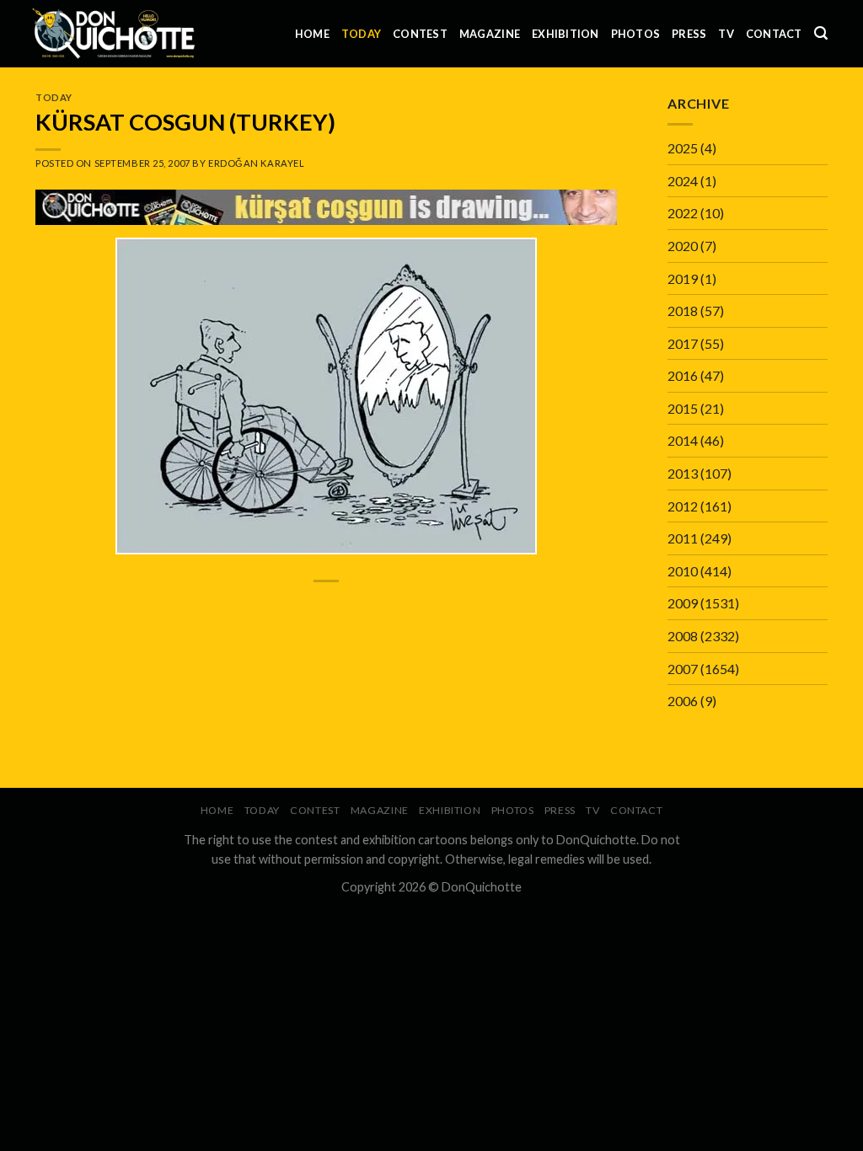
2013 (682, 473)
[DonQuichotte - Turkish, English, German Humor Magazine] (113, 33)
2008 (682, 636)
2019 (682, 278)
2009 (682, 603)
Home (312, 33)
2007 (682, 669)
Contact (774, 33)
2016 (682, 375)
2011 (682, 538)
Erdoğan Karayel (256, 163)
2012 (682, 506)
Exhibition (565, 33)
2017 (682, 343)
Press (689, 33)
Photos (636, 33)
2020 (682, 246)
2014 (682, 440)
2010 (682, 571)
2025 (682, 148)
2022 (682, 213)
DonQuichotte (482, 887)
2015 (682, 408)
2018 (682, 310)
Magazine (489, 33)
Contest (420, 33)
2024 (682, 181)
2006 (682, 701)
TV (726, 33)
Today (361, 33)
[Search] (821, 33)
